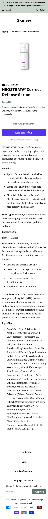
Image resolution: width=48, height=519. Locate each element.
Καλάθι (42, 10)
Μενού (8, 10)
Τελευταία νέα (24, 452)
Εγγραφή (39, 491)
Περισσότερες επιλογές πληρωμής (24, 139)
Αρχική (5, 31)
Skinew (24, 20)
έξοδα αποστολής (37, 107)
